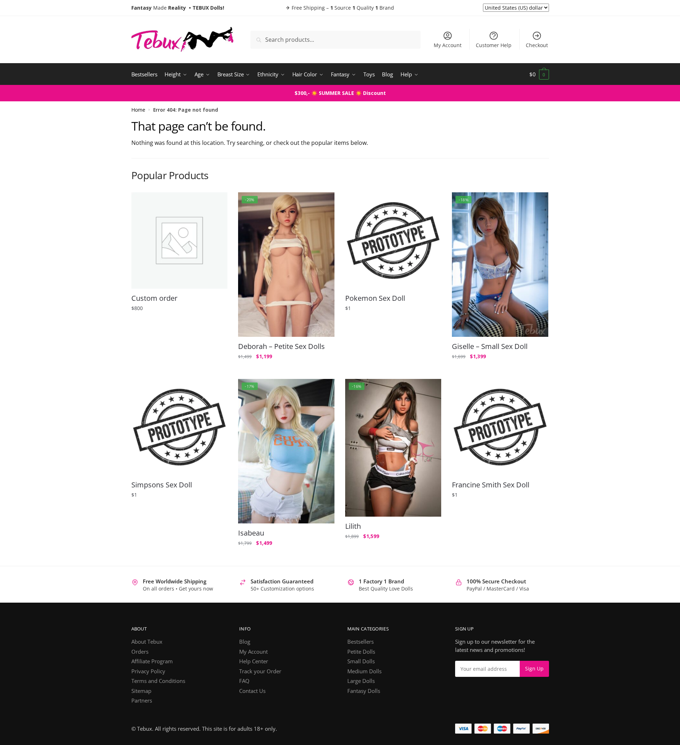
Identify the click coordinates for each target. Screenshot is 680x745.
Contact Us (252, 690)
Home (138, 110)
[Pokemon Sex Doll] (393, 240)
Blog (244, 641)
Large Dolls (361, 680)
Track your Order (260, 671)
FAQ (244, 680)
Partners (141, 700)
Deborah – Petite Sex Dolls (281, 346)
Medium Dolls (364, 671)
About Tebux (146, 641)
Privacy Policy (148, 671)
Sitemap (141, 690)
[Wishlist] (216, 203)
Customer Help (494, 45)
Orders (139, 651)
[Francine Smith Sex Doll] (500, 427)
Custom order (154, 298)
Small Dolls (361, 661)
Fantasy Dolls (363, 690)
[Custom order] (179, 240)
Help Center (253, 661)
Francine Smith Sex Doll (490, 485)
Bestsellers (360, 641)
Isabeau (251, 533)
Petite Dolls (361, 651)
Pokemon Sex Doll (375, 298)
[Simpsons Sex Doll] (179, 427)
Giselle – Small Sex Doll (490, 346)
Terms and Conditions (158, 680)
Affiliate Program (152, 661)
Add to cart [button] (179, 370)
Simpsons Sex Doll (161, 485)
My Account (448, 45)
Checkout (537, 45)
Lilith (353, 526)
